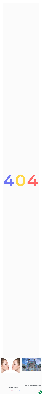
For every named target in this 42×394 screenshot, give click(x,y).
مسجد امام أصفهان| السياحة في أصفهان (32, 385)
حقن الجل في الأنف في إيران (14, 387)
